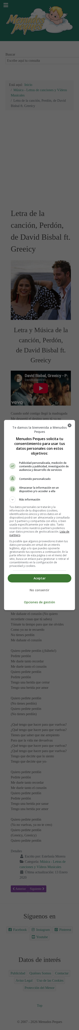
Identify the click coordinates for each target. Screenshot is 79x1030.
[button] (39, 500)
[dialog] (39, 515)
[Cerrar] (69, 425)
